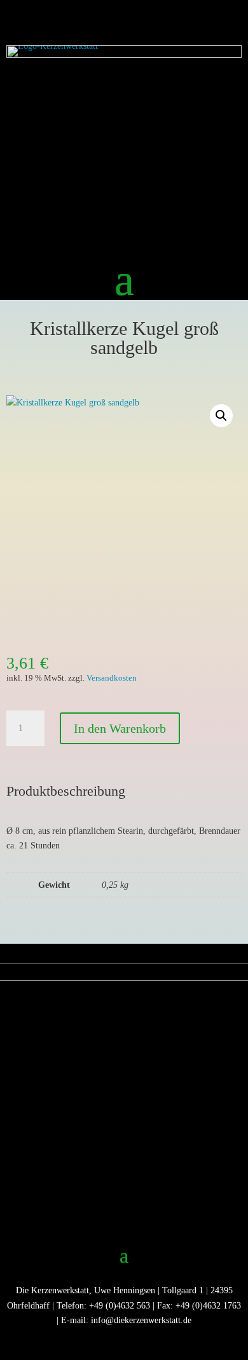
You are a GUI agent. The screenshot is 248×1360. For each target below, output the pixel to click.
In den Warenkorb (120, 728)
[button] (221, 415)
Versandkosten (111, 678)
